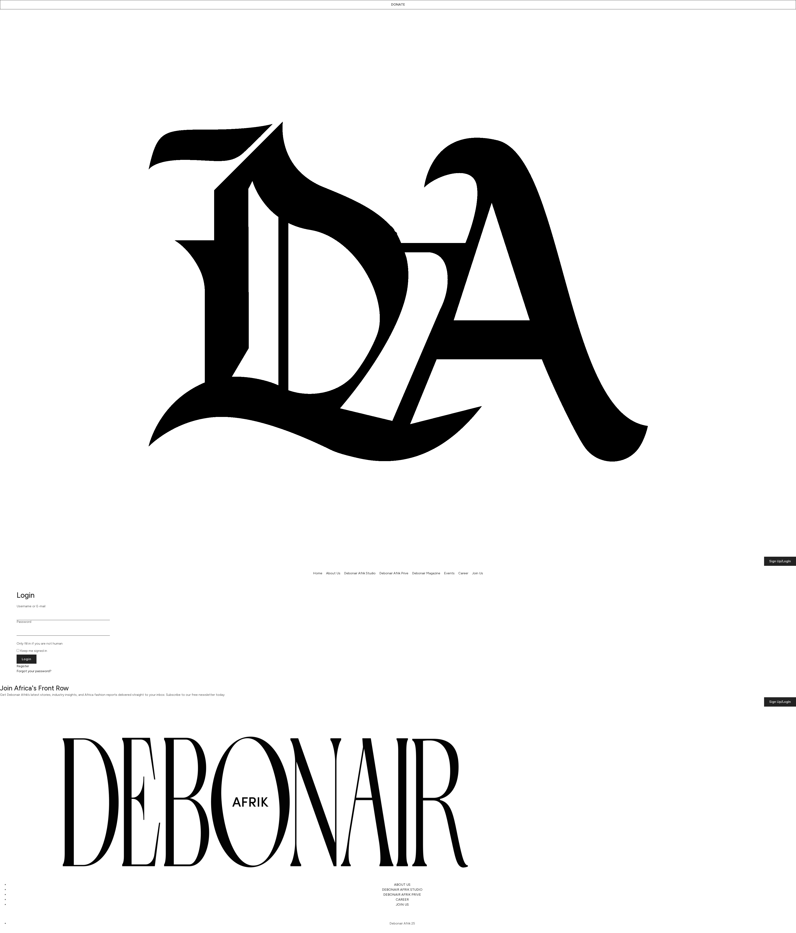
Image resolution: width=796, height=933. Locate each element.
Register (23, 666)
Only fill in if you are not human (40, 643)
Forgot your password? (34, 671)
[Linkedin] (27, 19)
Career (463, 573)
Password (24, 621)
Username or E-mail (31, 606)
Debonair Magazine (426, 573)
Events (449, 573)
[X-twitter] (16, 19)
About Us (333, 573)
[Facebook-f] (39, 19)
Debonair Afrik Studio (360, 573)
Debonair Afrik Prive (393, 573)
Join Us (477, 573)
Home (317, 573)
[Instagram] (5, 19)
